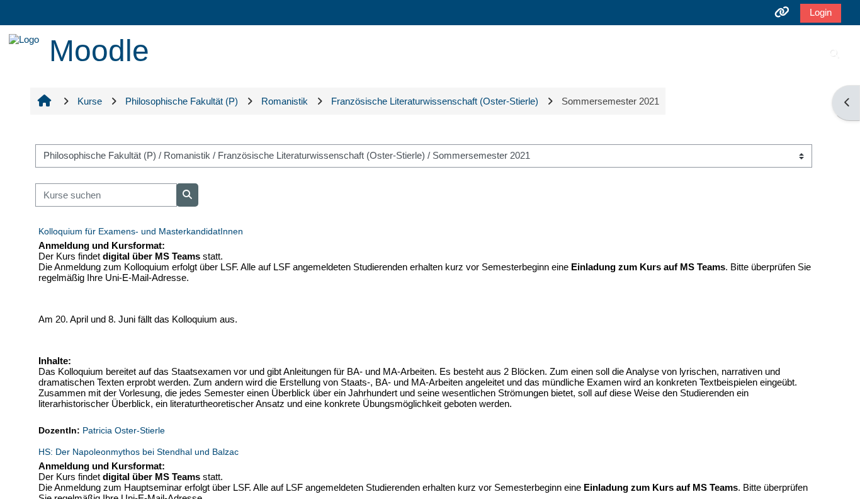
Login (821, 12)
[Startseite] (24, 38)
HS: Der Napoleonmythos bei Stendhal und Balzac (138, 452)
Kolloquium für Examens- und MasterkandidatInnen (140, 231)
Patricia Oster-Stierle (123, 430)
